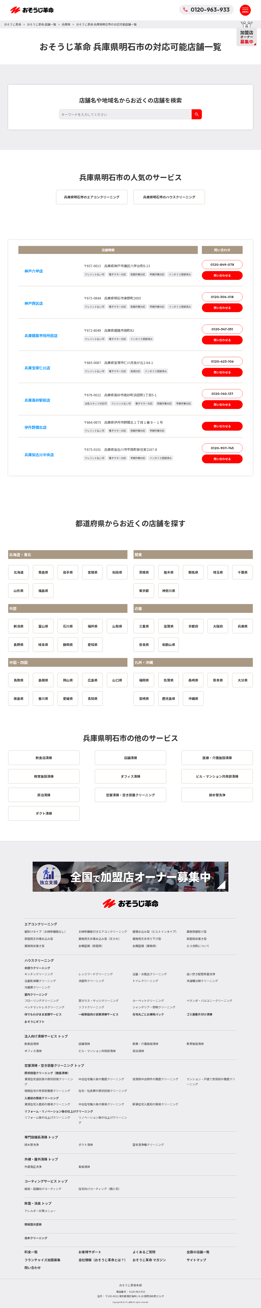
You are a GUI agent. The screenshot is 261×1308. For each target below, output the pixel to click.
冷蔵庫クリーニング (37, 987)
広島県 (92, 680)
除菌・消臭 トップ (37, 1203)
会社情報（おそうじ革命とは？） (103, 1259)
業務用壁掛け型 (197, 931)
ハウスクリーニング (39, 960)
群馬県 (193, 572)
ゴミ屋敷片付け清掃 (199, 1014)
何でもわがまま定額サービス (43, 1014)
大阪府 (218, 626)
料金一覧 (31, 1251)
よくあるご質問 (144, 1251)
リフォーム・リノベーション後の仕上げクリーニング (58, 1111)
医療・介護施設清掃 (145, 1044)
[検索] (197, 114)
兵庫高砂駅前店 (37, 400)
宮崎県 (144, 698)
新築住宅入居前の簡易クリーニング (155, 1104)
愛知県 (92, 644)
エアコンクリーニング (40, 924)
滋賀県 (169, 626)
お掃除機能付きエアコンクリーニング (103, 931)
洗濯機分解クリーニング (202, 981)
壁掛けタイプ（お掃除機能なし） (45, 931)
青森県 (43, 572)
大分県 (243, 680)
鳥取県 (18, 680)
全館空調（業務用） (145, 946)
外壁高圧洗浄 (33, 1167)
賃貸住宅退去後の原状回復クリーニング (48, 1081)
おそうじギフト (34, 1022)
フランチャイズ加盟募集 (42, 1259)
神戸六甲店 (33, 271)
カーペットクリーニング (148, 1001)
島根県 (43, 680)
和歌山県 (168, 644)
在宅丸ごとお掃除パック (148, 1014)
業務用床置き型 (34, 946)
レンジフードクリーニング (96, 974)
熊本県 (218, 680)
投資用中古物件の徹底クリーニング (155, 1079)
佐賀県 (169, 680)
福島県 (43, 590)
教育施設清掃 (195, 1044)
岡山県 (68, 680)
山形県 (18, 590)
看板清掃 (84, 1167)
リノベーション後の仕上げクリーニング (103, 1120)
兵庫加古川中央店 (39, 454)
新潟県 (18, 626)
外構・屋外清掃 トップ (41, 1159)
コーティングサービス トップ (45, 1181)
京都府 (193, 626)
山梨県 (117, 626)
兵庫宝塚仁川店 (37, 367)
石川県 (68, 626)
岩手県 (68, 572)
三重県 (144, 626)
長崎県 (193, 680)
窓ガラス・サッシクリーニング (98, 1001)
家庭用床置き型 (197, 939)
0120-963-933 (210, 9)
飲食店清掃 (31, 1044)
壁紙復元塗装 (33, 1224)
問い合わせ (32, 1267)
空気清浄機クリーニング (148, 1145)
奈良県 (144, 644)
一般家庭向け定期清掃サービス (98, 1014)
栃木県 (169, 572)
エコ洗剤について (198, 946)
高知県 (92, 698)
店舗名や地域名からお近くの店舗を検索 (130, 100)
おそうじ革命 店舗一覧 (41, 24)
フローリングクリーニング (41, 1001)
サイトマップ (196, 1259)
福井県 (92, 626)
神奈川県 (168, 590)
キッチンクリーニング (38, 974)
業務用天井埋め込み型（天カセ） (100, 939)
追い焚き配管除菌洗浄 (201, 974)
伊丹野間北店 (35, 427)
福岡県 (144, 680)
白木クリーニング (35, 1238)
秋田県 (117, 572)
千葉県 (243, 572)
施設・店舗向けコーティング (42, 1189)
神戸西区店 (33, 303)
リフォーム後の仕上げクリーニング (47, 1117)
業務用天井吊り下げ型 (147, 939)
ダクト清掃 (86, 1145)
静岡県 (68, 644)
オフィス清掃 (33, 1051)
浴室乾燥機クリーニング (40, 981)
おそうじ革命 (12, 24)
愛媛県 (68, 698)
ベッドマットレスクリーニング (44, 1007)
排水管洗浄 (31, 1145)
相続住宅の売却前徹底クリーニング (47, 1091)
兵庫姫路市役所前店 (41, 335)
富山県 (43, 626)
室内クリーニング (35, 994)
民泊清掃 (138, 1051)
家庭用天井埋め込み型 (38, 939)
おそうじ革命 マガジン (149, 1259)
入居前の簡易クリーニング (41, 1098)
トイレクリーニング (145, 981)
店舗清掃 (84, 1044)
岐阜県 (43, 644)
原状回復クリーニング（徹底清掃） (47, 1073)
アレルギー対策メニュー (40, 1211)
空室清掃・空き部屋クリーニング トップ (54, 1065)
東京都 (144, 590)
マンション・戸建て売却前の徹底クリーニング (211, 1081)
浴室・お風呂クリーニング (150, 974)
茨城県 (144, 572)
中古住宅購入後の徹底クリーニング (101, 1079)
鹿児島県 (168, 698)
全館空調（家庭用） (91, 946)
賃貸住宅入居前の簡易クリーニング (47, 1104)
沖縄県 (193, 698)
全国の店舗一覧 (198, 1251)
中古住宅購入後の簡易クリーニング (101, 1104)
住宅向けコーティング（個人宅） (100, 1189)
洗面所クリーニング (91, 981)
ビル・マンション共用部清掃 (97, 1051)
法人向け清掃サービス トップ (46, 1036)
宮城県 (92, 572)
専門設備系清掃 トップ (41, 1137)
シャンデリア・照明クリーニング (154, 1007)
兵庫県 (66, 24)
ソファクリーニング (91, 1007)
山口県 (117, 680)
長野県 (18, 644)
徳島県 (18, 698)
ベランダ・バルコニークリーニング (209, 1001)
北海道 (18, 572)
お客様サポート (90, 1251)
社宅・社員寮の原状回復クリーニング (103, 1091)
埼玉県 (218, 572)
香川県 (43, 698)
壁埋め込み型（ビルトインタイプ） (155, 931)
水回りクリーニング (37, 968)
